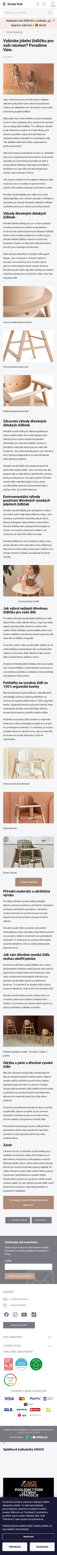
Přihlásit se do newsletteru (20, 1276)
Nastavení (28, 1536)
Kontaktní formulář (19, 1325)
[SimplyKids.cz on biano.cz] (8, 1364)
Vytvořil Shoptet (16, 1437)
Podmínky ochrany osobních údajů (17, 1526)
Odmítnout (15, 1546)
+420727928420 (18, 1305)
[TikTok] (33, 1314)
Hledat (50, 12)
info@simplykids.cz (19, 1299)
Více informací (22, 1529)
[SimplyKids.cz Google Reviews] (10, 1380)
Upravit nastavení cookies (28, 1432)
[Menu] (53, 4)
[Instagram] (14, 1314)
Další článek (40, 1220)
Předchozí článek (19, 1220)
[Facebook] (6, 1314)
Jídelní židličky (28, 882)
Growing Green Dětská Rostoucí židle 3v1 (29, 1202)
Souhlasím (42, 1546)
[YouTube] (24, 1314)
